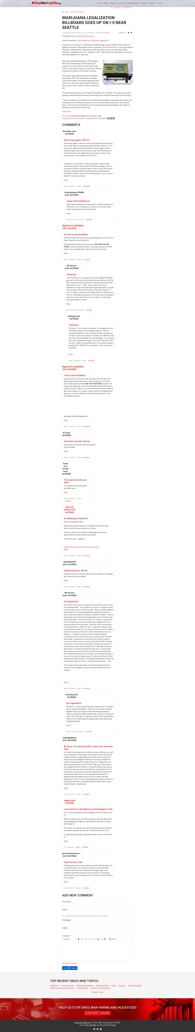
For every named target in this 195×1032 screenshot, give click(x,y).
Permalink (86, 186)
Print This (128, 8)
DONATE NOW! (91, 1013)
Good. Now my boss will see (77, 441)
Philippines (54, 986)
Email (64, 909)
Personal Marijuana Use (85, 36)
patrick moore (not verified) (69, 510)
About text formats (69, 963)
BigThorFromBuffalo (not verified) (73, 227)
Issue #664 (105, 33)
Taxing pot (71, 274)
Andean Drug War (135, 986)
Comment (66, 936)
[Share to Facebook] (120, 33)
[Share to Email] (129, 33)
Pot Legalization (73, 703)
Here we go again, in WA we (76, 140)
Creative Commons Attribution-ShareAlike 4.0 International (84, 118)
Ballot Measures (84, 40)
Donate (144, 3)
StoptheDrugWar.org (82, 1023)
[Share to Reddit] (126, 33)
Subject (65, 928)
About (99, 3)
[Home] (46, 3)
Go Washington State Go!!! (76, 518)
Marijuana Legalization (99, 40)
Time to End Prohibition (74, 375)
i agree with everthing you (78, 201)
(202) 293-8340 (90, 1025)
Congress (122, 986)
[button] (131, 33)
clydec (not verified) (69, 801)
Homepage (66, 920)
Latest (105, 3)
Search (159, 3)
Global (111, 3)
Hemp (113, 986)
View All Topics (97, 992)
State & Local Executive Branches (62, 988)
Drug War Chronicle (77, 12)
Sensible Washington (110, 47)
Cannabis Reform (133, 3)
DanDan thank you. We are (76, 570)
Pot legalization (71, 601)
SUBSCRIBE (104, 1013)
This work (66, 116)
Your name (66, 902)
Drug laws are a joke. (73, 862)
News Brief (66, 111)
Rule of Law (120, 3)
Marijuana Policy (102, 986)
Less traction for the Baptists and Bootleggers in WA (88, 809)
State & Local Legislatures (100, 988)
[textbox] (97, 950)
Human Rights (82, 988)
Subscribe (116, 8)
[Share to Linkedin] (123, 33)
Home (67, 12)
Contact (151, 3)
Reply (66, 180)
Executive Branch (67, 986)
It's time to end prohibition (76, 234)
